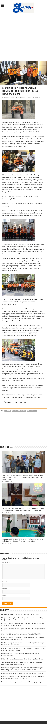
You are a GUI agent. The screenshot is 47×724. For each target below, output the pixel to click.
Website (4, 595)
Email (4, 589)
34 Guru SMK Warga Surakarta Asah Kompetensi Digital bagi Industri (22, 659)
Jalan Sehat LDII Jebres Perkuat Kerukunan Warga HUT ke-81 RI (21, 634)
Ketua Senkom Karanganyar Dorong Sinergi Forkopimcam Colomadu (22, 673)
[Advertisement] (23, 20)
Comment (6, 562)
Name (4, 582)
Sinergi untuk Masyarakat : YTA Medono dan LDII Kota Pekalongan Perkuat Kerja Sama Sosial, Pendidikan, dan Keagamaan (23, 477)
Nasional (23, 97)
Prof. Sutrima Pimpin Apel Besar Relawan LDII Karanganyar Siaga (21, 682)
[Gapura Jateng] (23, 7)
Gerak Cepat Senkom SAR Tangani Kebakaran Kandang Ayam (20, 614)
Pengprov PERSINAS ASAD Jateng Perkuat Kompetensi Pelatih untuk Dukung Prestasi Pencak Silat (22, 540)
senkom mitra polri (19, 410)
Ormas (29, 97)
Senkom (7, 410)
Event (19, 97)
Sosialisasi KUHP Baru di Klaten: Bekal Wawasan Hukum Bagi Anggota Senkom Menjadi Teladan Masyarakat (23, 509)
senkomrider (32, 410)
